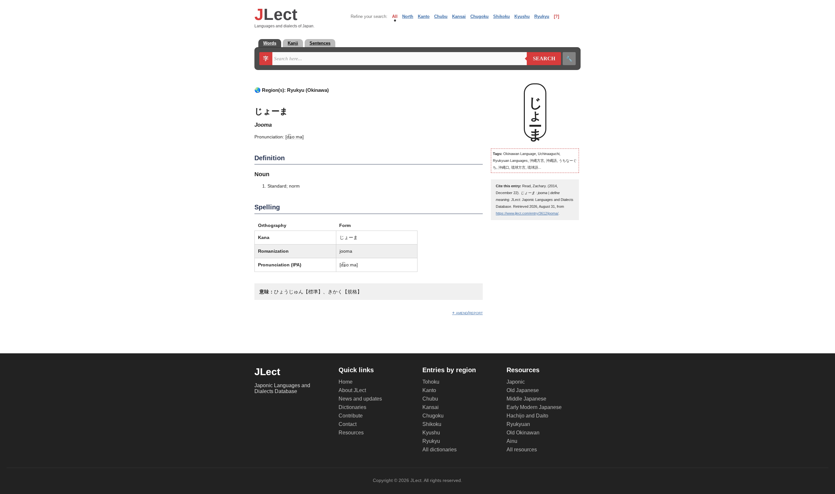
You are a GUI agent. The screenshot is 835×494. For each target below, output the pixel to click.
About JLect (352, 390)
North (407, 16)
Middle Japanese (526, 399)
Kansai (459, 16)
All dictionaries (439, 449)
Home (346, 382)
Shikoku (501, 16)
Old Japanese (523, 390)
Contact (348, 424)
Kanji (293, 43)
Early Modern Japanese (534, 407)
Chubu (441, 16)
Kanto (424, 16)
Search (541, 59)
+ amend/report (467, 312)
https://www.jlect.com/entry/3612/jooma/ (527, 213)
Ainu (512, 441)
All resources (522, 449)
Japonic (516, 382)
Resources (351, 432)
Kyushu (522, 16)
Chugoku (479, 16)
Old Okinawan (523, 432)
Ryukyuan (518, 424)
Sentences (320, 43)
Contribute (351, 415)
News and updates (360, 399)
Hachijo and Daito (527, 415)
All (395, 16)
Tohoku (430, 382)
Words (269, 43)
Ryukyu (541, 16)
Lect (275, 14)
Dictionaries (352, 407)
